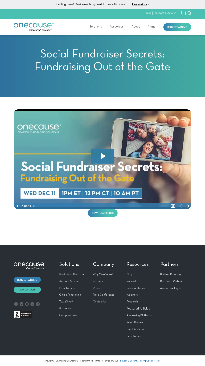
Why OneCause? (103, 274)
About (135, 26)
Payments (65, 308)
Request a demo (27, 279)
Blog (129, 274)
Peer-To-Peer (67, 288)
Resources (116, 26)
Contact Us (100, 301)
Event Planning (135, 322)
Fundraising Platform (71, 274)
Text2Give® (66, 301)
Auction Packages (170, 288)
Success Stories (136, 288)
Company (103, 264)
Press (96, 288)
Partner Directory (170, 274)
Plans (151, 26)
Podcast (131, 281)
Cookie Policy (153, 360)
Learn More (139, 4)
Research (132, 301)
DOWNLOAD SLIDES (103, 213)
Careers (98, 281)
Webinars (132, 294)
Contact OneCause (165, 13)
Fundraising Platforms (139, 315)
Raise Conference (104, 294)
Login (147, 13)
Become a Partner (171, 281)
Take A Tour (27, 289)
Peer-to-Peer (135, 336)
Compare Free (68, 315)
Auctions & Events (70, 281)
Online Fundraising (70, 294)
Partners (169, 264)
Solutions (95, 26)
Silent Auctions (135, 329)
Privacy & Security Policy (132, 360)
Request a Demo (177, 27)
